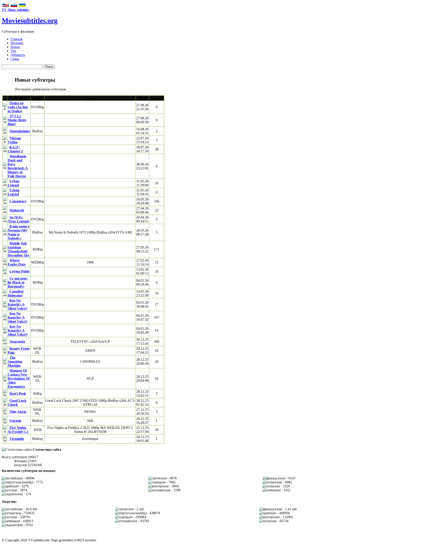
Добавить (18, 55)
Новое (15, 47)
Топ (13, 51)
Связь (15, 59)
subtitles (30, 20)
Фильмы (17, 43)
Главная (16, 39)
